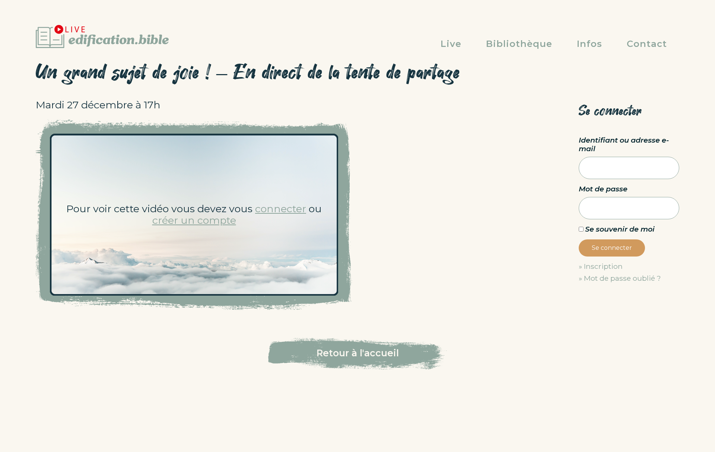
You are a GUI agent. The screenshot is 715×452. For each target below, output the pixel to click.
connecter (280, 209)
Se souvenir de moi (620, 229)
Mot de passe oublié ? (622, 278)
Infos (589, 43)
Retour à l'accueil (358, 353)
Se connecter (612, 247)
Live (451, 43)
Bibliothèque (519, 43)
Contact (647, 43)
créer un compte (194, 220)
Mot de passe (603, 189)
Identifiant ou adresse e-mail (624, 144)
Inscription (603, 266)
